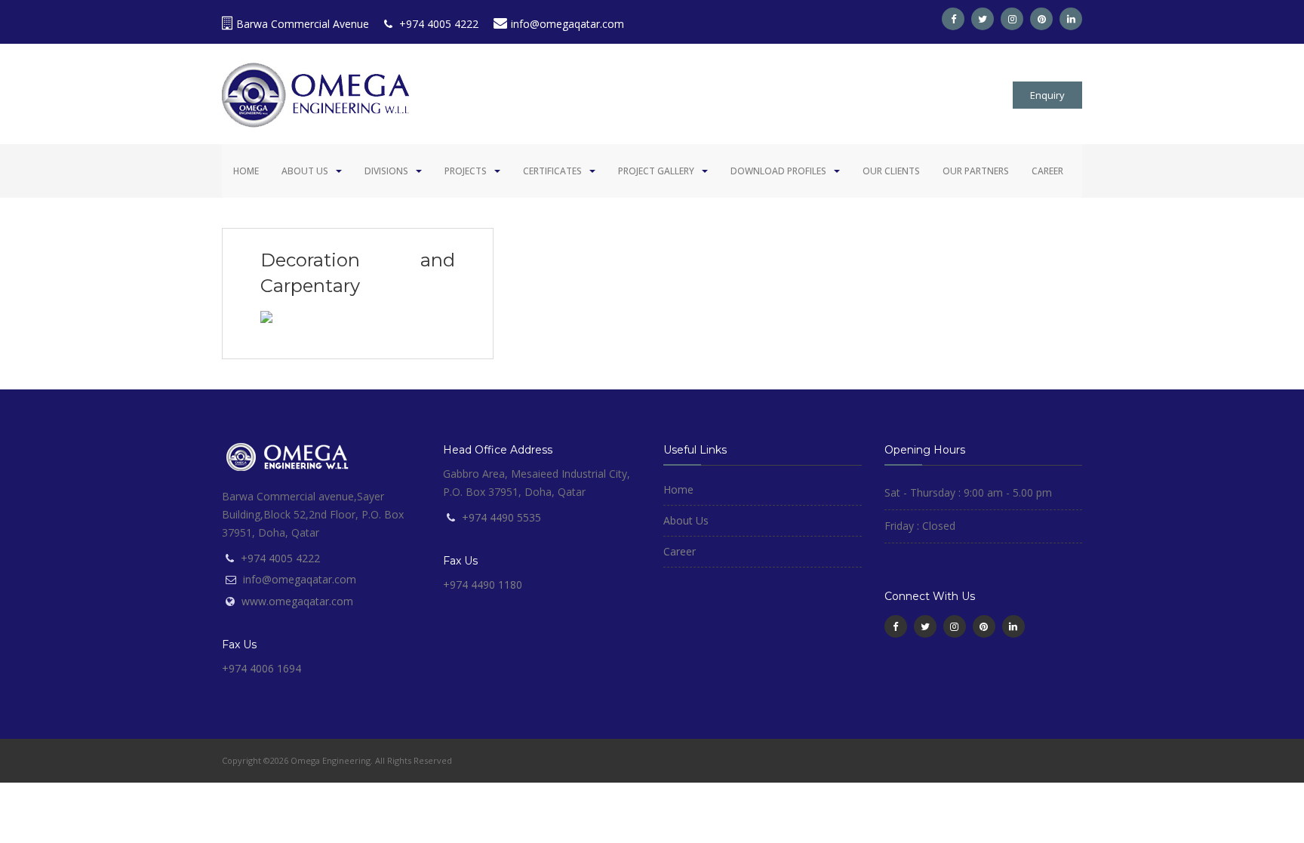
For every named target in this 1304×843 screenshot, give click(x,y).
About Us (304, 171)
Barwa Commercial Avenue (302, 24)
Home (246, 171)
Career (1047, 171)
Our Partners (976, 171)
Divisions (386, 171)
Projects (465, 171)
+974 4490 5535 (501, 517)
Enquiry (1047, 95)
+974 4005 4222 (437, 24)
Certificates (552, 171)
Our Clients (891, 171)
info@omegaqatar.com (567, 24)
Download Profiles (778, 171)
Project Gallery (656, 171)
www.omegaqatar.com (297, 601)
